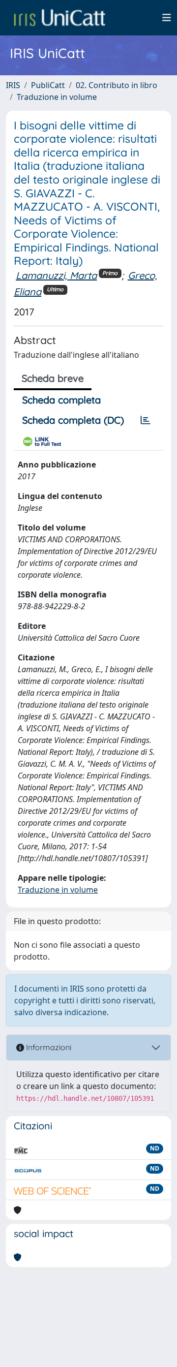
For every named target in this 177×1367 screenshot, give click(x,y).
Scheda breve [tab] (53, 378)
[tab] (145, 420)
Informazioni (47, 1047)
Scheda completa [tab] (61, 400)
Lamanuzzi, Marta (56, 275)
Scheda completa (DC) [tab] (73, 420)
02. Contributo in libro (116, 85)
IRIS (13, 85)
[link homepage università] (59, 18)
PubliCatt (48, 85)
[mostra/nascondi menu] (166, 18)
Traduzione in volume (57, 97)
